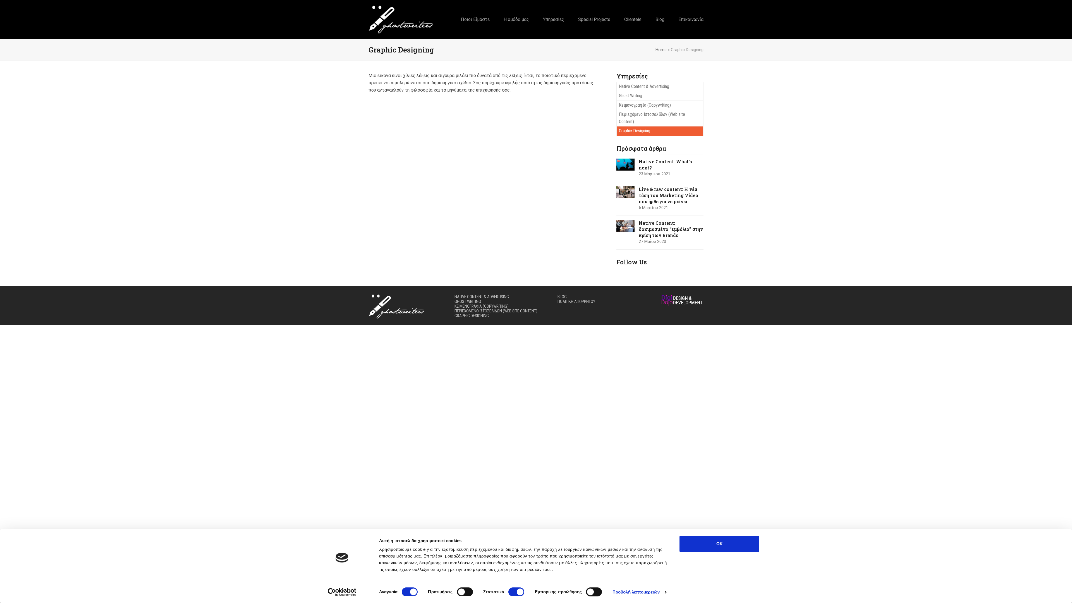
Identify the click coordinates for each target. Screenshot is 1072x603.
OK (719, 543)
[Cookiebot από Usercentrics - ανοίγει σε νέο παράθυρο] (342, 592)
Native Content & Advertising (644, 86)
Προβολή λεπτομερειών (636, 592)
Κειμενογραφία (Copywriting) (645, 105)
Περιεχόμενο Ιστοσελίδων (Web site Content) (652, 118)
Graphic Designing (634, 130)
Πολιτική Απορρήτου (576, 301)
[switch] (465, 591)
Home (661, 49)
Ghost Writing (630, 95)
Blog (562, 296)
